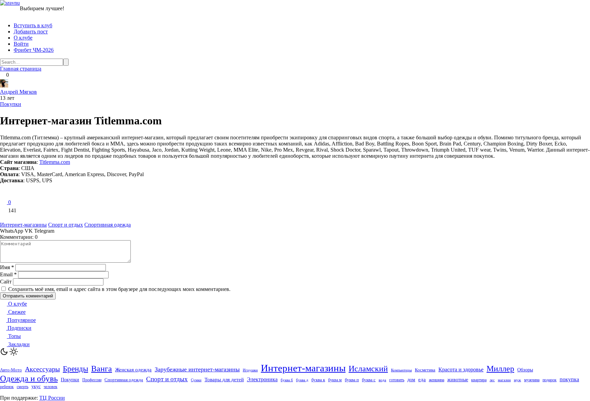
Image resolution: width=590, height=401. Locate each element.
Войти (21, 44)
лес (492, 380)
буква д (302, 380)
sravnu (12, 3)
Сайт (6, 281)
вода (382, 380)
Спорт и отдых (65, 225)
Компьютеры (401, 370)
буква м (335, 380)
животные (457, 379)
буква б (287, 380)
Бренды (75, 368)
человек (50, 386)
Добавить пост (31, 31)
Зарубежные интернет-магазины (197, 369)
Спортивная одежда (107, 225)
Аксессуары (42, 369)
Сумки (196, 380)
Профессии (91, 379)
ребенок (7, 386)
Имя (7, 267)
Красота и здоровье (460, 369)
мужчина (531, 379)
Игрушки (250, 370)
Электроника (262, 379)
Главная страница (20, 69)
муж (517, 380)
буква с (369, 379)
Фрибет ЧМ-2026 (34, 50)
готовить (396, 379)
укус (36, 386)
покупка (569, 379)
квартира (479, 380)
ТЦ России (52, 398)
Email (8, 274)
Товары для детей (224, 379)
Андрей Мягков (18, 92)
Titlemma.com (54, 162)
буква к (318, 379)
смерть (22, 387)
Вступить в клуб (33, 25)
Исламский (368, 368)
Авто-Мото (11, 369)
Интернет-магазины (23, 225)
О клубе (23, 38)
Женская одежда (133, 369)
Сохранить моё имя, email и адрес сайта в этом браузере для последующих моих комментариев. (119, 289)
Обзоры (525, 369)
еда (422, 379)
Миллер (500, 368)
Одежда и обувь (29, 378)
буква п (352, 379)
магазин (504, 380)
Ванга (101, 368)
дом (411, 379)
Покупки (10, 104)
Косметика (425, 369)
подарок (550, 379)
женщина (436, 379)
